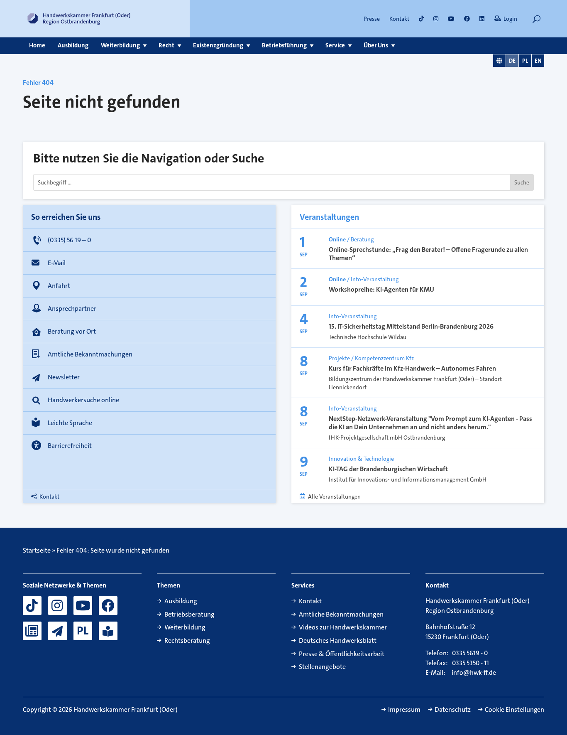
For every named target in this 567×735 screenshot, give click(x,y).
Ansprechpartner (72, 308)
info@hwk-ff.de (474, 673)
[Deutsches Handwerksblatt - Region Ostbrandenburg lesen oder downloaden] (32, 631)
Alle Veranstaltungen (334, 496)
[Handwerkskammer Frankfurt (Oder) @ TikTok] (421, 18)
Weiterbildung (120, 45)
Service (335, 45)
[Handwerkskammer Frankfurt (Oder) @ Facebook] (108, 605)
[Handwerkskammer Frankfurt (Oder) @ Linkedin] (481, 18)
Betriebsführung (284, 45)
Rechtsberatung (187, 640)
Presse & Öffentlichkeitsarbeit (341, 653)
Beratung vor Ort (72, 331)
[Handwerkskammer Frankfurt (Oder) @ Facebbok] (467, 18)
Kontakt (399, 18)
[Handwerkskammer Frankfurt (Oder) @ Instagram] (435, 18)
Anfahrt (59, 285)
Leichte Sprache (70, 422)
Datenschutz (453, 710)
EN (538, 60)
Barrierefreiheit (70, 445)
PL (525, 60)
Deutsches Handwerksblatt (337, 640)
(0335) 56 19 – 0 (69, 240)
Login (510, 18)
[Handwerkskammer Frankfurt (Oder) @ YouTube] (451, 18)
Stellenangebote (322, 666)
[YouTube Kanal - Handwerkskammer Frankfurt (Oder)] (82, 605)
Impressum (404, 710)
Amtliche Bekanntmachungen (90, 354)
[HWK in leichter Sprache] (108, 631)
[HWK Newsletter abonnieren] (57, 631)
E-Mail (57, 262)
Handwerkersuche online (83, 400)
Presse (372, 18)
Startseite (37, 550)
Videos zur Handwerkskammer (343, 627)
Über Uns (376, 45)
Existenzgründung (218, 45)
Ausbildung (73, 45)
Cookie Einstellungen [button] (514, 710)
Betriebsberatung (189, 614)
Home (37, 45)
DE (512, 60)
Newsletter (64, 377)
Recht (166, 45)
